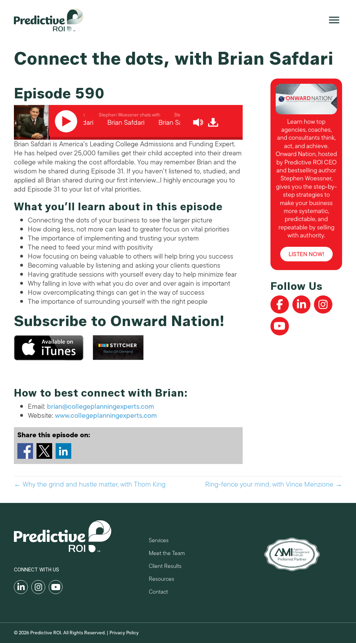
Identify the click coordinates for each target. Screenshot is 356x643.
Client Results (165, 567)
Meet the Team (167, 554)
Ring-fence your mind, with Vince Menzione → (273, 484)
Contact (158, 592)
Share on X (44, 451)
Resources (161, 580)
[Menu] (334, 20)
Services (159, 541)
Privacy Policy (124, 633)
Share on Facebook (25, 451)
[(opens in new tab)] (292, 554)
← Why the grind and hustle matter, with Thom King (89, 484)
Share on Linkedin (63, 451)
